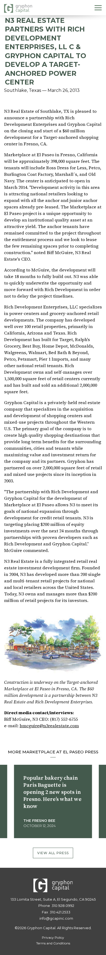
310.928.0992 (63, 905)
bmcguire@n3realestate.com (49, 726)
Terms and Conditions (53, 943)
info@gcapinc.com (56, 918)
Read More (37, 836)
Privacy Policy (53, 937)
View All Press (53, 853)
